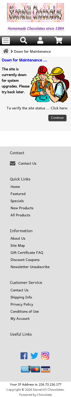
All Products (20, 215)
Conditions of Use (24, 311)
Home (15, 186)
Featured (17, 193)
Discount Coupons (24, 259)
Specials (17, 200)
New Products (21, 207)
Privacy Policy (21, 304)
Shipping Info (21, 297)
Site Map (17, 245)
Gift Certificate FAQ (26, 252)
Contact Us (27, 163)
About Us (17, 238)
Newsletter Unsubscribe (30, 266)
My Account (20, 318)
